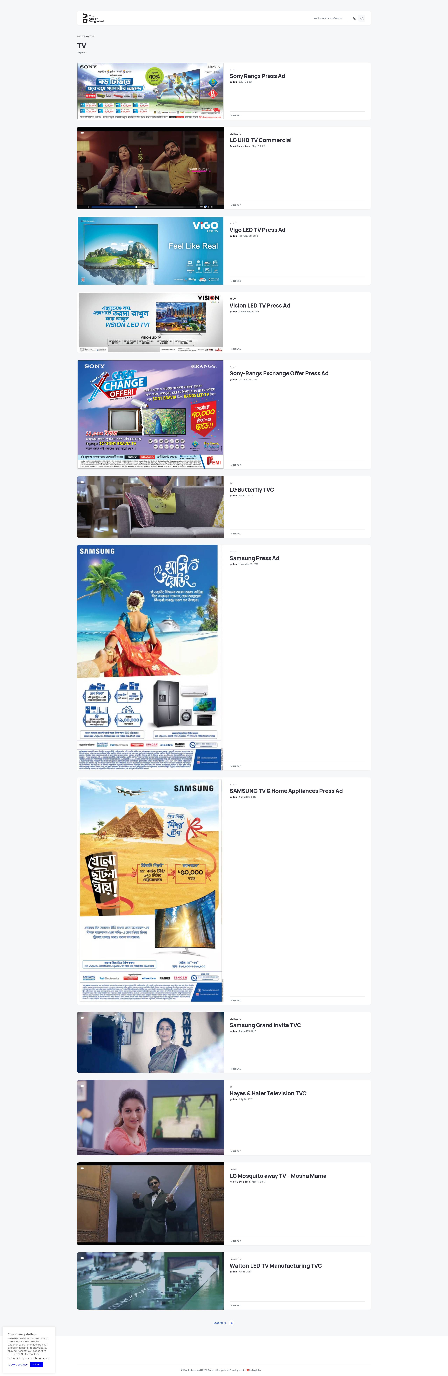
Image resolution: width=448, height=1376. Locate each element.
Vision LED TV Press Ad (260, 305)
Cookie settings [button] (18, 1364)
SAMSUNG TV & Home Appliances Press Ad (286, 791)
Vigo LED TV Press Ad (257, 230)
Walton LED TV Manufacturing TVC (276, 1265)
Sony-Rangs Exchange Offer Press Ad (279, 373)
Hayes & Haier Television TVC (268, 1093)
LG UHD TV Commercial (261, 140)
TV (239, 133)
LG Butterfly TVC (252, 489)
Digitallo (256, 1370)
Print (233, 69)
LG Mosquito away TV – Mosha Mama (278, 1176)
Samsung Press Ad (254, 558)
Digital (234, 133)
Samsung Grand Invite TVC (265, 1025)
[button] (354, 18)
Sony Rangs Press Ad (257, 76)
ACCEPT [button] (36, 1364)
